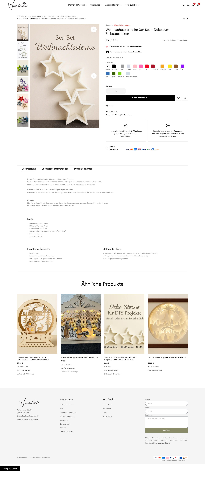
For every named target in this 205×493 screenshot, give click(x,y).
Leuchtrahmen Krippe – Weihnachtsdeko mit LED (167, 358)
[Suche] (183, 5)
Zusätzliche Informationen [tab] (55, 169)
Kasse (104, 413)
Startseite (20, 16)
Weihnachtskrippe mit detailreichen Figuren (80, 357)
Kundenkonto (107, 405)
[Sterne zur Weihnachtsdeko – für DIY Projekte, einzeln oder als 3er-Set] (124, 324)
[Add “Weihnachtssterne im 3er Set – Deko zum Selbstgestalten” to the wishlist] (178, 98)
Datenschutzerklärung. (161, 443)
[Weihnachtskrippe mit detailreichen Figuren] (81, 324)
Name (147, 399)
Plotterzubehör (131, 5)
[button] (193, 5)
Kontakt (63, 428)
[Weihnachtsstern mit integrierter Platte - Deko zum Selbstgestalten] (187, 18)
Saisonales (95, 5)
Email (147, 407)
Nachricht (148, 415)
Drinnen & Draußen (76, 5)
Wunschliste (107, 416)
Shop (28, 16)
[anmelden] (188, 5)
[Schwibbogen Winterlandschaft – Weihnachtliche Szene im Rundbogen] (37, 324)
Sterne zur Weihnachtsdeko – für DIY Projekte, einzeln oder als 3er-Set (120, 358)
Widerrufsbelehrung (67, 416)
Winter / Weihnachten (31, 18)
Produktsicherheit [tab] (83, 169)
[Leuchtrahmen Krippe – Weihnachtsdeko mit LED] (168, 324)
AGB (61, 409)
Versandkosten (183, 40)
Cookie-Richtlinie (66, 432)
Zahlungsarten (65, 424)
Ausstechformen (112, 5)
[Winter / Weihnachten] (184, 18)
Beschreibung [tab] (29, 169)
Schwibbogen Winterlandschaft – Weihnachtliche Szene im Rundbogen (33, 358)
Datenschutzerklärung (68, 413)
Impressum (64, 420)
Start (19, 18)
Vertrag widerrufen (67, 405)
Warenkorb (106, 409)
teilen (111, 106)
